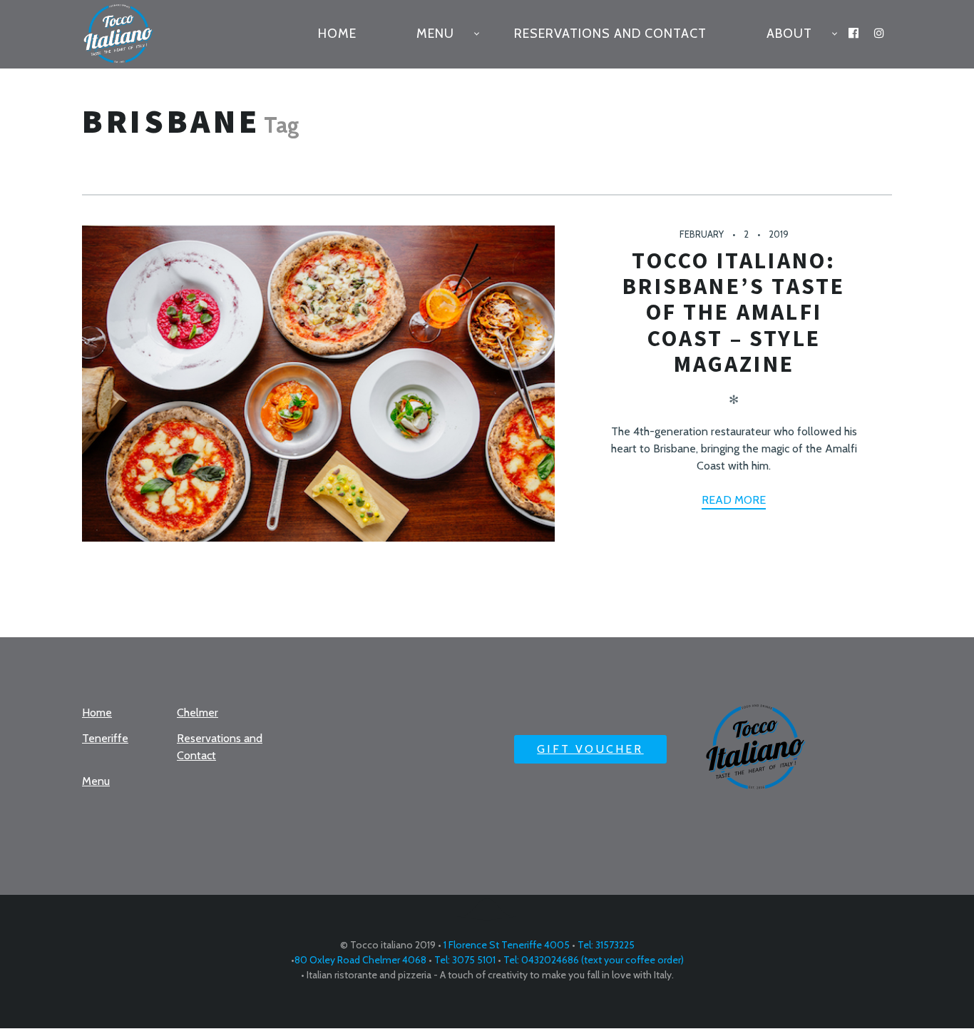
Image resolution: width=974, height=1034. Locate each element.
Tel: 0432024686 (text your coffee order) (592, 959)
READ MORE (734, 500)
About (789, 33)
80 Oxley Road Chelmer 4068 (360, 959)
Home (337, 33)
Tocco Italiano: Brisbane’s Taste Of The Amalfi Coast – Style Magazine (733, 312)
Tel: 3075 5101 (464, 959)
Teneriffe (105, 738)
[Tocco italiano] (125, 34)
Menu (435, 33)
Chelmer (197, 712)
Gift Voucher (590, 749)
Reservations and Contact (610, 33)
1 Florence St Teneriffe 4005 (507, 944)
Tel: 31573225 (605, 944)
